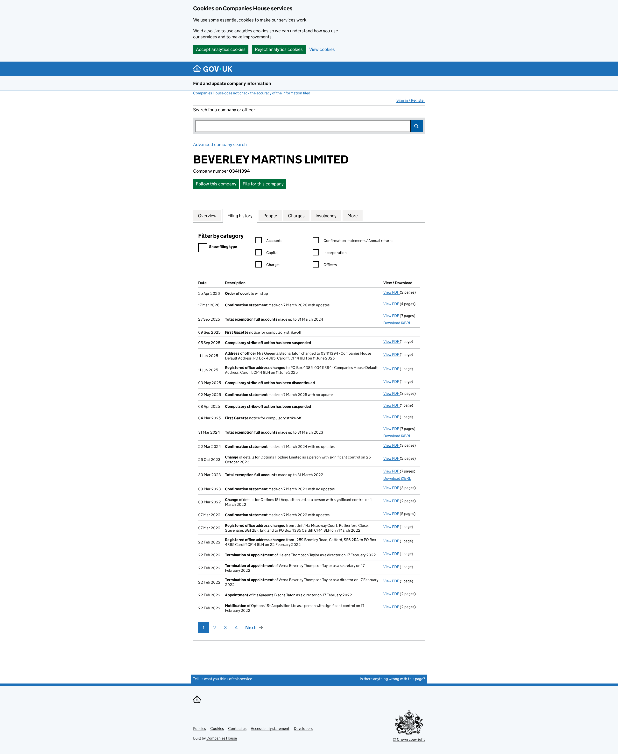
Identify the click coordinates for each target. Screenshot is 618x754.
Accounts (274, 240)
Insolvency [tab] (326, 215)
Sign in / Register (410, 100)
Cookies (217, 728)
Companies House (221, 738)
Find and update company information (232, 83)
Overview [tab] (207, 215)
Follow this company (216, 184)
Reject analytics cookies (279, 49)
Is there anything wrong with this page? (392, 678)
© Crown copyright (409, 739)
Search (417, 126)
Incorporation (335, 252)
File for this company (263, 184)
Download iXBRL (397, 323)
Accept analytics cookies (221, 49)
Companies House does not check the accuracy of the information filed (251, 93)
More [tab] (352, 215)
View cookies (322, 49)
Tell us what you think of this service (222, 678)
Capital (272, 252)
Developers (303, 728)
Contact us (237, 728)
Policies (199, 728)
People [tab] (270, 215)
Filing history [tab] (240, 215)
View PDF (391, 292)
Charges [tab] (296, 215)
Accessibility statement (270, 728)
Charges (273, 264)
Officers (330, 264)
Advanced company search (220, 144)
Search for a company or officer (224, 110)
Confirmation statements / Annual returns (358, 240)
